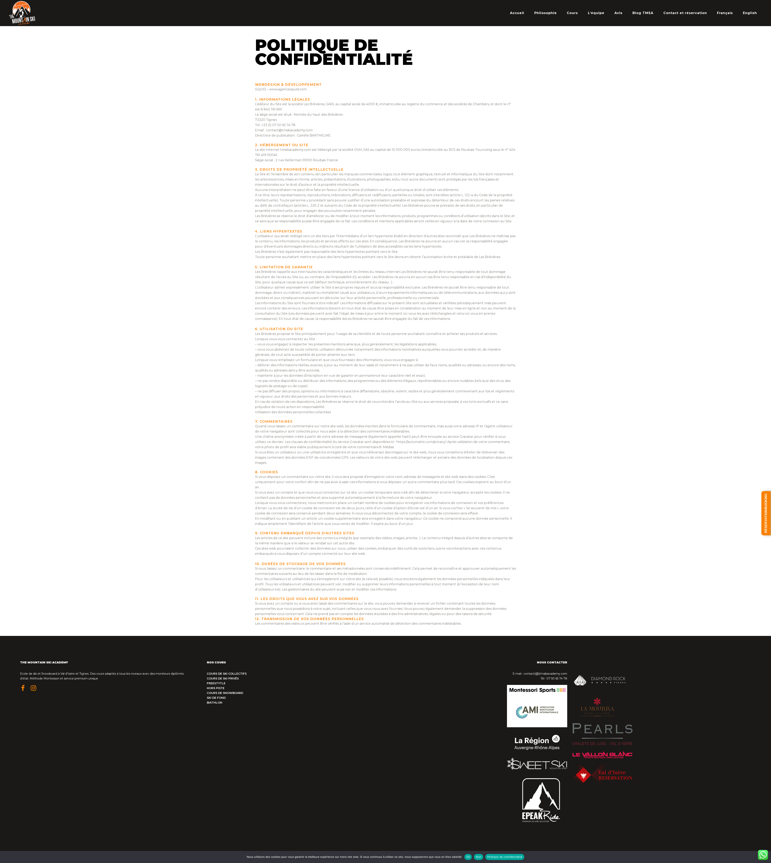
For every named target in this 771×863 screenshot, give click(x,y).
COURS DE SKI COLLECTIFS (227, 673)
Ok (468, 856)
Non (478, 856)
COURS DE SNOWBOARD (225, 693)
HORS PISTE (215, 688)
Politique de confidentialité (504, 856)
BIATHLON (214, 702)
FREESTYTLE (216, 683)
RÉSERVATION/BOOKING (766, 513)
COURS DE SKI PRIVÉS (223, 678)
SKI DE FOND (216, 698)
